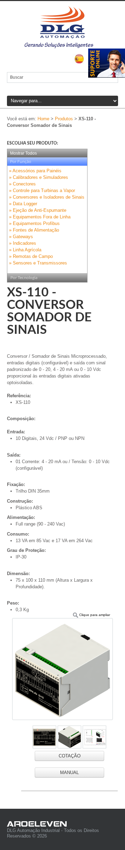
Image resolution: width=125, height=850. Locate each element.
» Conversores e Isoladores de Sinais (46, 197)
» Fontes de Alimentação (34, 230)
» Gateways (21, 236)
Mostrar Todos (23, 153)
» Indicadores (22, 243)
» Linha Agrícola (25, 249)
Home (43, 118)
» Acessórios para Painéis (35, 170)
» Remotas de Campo (31, 256)
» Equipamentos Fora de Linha (39, 216)
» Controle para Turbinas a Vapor (42, 190)
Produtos (64, 118)
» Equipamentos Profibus (34, 223)
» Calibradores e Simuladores (38, 177)
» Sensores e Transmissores (38, 263)
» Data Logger (23, 203)
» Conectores (22, 184)
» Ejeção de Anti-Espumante (37, 210)
